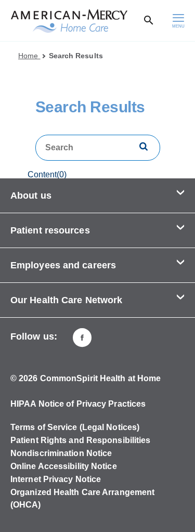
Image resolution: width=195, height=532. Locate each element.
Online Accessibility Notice (63, 466)
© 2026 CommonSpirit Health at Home (85, 378)
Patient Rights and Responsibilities (80, 440)
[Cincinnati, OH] (82, 337)
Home (29, 55)
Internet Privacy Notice (55, 479)
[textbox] (97, 148)
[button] (97, 195)
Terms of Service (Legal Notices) (74, 427)
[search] (143, 147)
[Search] (149, 20)
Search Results (76, 55)
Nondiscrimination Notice (61, 453)
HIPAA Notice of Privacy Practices (78, 403)
